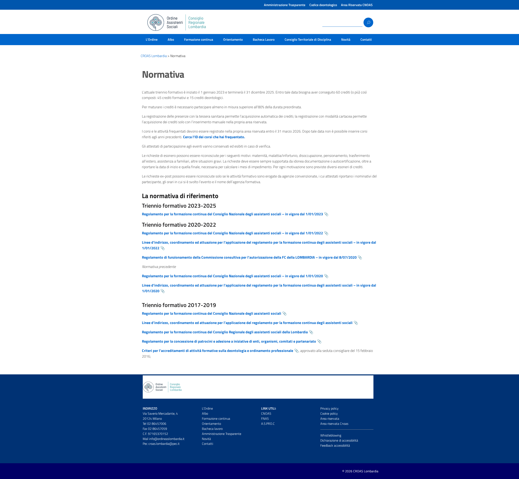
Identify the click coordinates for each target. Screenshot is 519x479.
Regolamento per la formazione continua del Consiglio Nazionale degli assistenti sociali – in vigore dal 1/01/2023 (232, 214)
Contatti (366, 39)
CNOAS (266, 413)
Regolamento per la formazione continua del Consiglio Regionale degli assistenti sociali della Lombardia (225, 332)
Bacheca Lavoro (264, 39)
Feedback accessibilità (335, 445)
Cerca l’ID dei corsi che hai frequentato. (214, 137)
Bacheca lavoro (212, 428)
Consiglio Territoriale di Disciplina (308, 39)
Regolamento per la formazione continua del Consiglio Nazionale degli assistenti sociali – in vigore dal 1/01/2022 (232, 233)
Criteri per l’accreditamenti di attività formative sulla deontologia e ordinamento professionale (217, 350)
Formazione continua (198, 39)
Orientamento (233, 39)
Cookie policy (329, 413)
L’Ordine (152, 39)
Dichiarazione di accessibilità (339, 440)
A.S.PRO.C (268, 423)
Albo (171, 39)
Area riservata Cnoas (334, 423)
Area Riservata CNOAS (357, 4)
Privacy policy (329, 408)
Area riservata (329, 418)
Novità (345, 39)
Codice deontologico (323, 4)
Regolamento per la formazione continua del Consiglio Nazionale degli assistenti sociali (211, 313)
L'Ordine (207, 408)
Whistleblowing (330, 435)
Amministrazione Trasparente (284, 4)
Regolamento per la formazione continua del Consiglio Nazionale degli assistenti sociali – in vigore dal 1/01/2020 (232, 276)
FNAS (265, 418)
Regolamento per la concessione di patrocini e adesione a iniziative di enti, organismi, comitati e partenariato (229, 341)
